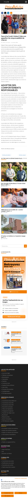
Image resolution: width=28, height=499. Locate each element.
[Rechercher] (25, 246)
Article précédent (6, 155)
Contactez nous (6, 383)
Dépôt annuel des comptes (8, 467)
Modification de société (8, 463)
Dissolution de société (7, 465)
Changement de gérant (7, 410)
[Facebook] (4, 2)
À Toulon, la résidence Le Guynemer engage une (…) (13, 236)
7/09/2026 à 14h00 (16, 339)
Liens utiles (5, 387)
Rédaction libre (6, 417)
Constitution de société (8, 461)
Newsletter (5, 379)
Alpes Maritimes (6, 449)
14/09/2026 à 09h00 (16, 347)
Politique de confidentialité (21, 478)
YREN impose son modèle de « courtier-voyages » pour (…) (12, 210)
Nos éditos (4, 474)
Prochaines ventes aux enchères (10, 428)
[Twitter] (2, 2)
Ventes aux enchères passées (9, 430)
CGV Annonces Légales (8, 421)
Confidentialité (6, 391)
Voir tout (25, 158)
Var (3, 451)
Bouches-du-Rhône (7, 453)
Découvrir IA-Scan (14, 316)
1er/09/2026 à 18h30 (16, 332)
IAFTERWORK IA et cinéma (16, 334)
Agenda (3, 326)
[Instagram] (8, 2)
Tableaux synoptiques (7, 375)
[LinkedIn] (6, 2)
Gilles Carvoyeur (6, 42)
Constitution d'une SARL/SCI (9, 400)
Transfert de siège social (8, 412)
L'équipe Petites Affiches (8, 385)
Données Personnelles (7, 389)
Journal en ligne (6, 373)
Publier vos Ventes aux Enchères (10, 432)
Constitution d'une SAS (7, 402)
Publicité (4, 381)
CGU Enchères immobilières (9, 434)
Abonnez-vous (14, 291)
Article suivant (22, 155)
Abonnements (5, 377)
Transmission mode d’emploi (16, 349)
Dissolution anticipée (7, 406)
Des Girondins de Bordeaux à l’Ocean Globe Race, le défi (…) (13, 184)
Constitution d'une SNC (8, 404)
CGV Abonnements (6, 393)
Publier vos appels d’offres (8, 442)
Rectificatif (5, 415)
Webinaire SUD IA (15, 341)
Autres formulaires (6, 419)
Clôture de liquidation (7, 408)
